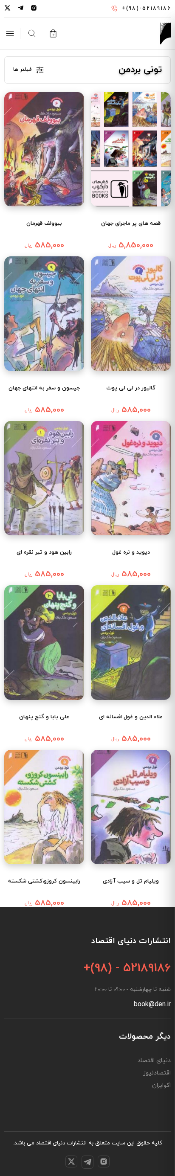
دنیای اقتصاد (154, 1061)
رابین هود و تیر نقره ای (44, 552)
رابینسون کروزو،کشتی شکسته (44, 881)
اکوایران (161, 1086)
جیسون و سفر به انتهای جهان (44, 388)
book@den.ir (152, 1004)
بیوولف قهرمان (44, 223)
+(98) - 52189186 (127, 968)
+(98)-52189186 (146, 8)
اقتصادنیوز (157, 1073)
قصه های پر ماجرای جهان (131, 223)
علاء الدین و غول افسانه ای (131, 717)
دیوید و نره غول (131, 552)
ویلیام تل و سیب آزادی (131, 881)
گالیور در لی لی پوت (130, 388)
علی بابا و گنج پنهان (44, 717)
